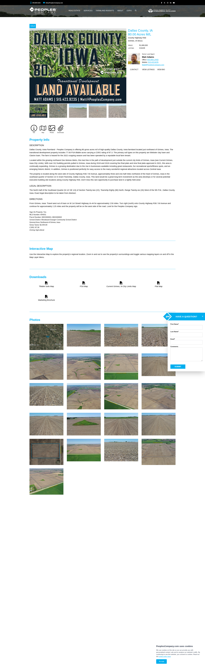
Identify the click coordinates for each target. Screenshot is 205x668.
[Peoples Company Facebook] (161, 3)
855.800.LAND (153, 60)
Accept (161, 661)
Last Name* (174, 331)
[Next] (122, 66)
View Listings (148, 69)
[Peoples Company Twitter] (164, 3)
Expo (129, 11)
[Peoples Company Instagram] (167, 3)
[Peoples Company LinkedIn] (170, 3)
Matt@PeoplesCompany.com (153, 65)
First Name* (174, 324)
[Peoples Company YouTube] (174, 3)
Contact (134, 69)
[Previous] (33, 66)
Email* (172, 339)
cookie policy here (165, 656)
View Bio (161, 69)
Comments (174, 346)
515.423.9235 (153, 62)
